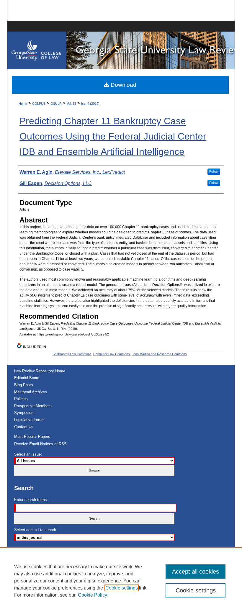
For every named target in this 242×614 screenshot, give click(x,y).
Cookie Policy (92, 594)
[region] (121, 580)
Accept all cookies (195, 571)
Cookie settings (121, 587)
